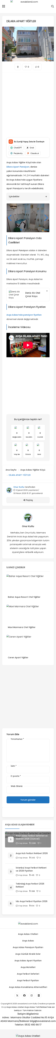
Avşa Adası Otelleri (28, 934)
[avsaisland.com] (28, 6)
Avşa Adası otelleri (15, 1007)
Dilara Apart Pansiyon (17, 166)
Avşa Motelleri (28, 967)
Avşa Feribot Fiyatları (28, 980)
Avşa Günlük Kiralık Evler (28, 954)
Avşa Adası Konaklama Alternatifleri (28, 987)
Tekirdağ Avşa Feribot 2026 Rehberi (30, 885)
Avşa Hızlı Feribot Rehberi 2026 (32, 853)
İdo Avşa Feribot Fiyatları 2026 (31, 901)
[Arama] (52, 6)
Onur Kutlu (18, 487)
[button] (14, 229)
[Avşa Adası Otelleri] (28, 1036)
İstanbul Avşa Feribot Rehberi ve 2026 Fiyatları (31, 869)
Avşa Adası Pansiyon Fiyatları (28, 947)
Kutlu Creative (39, 1003)
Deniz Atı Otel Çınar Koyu (32, 294)
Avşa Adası (28, 940)
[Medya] (17, 995)
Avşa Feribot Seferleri (28, 973)
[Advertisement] (28, 103)
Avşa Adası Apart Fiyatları (28, 960)
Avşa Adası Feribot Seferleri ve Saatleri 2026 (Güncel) (32, 837)
